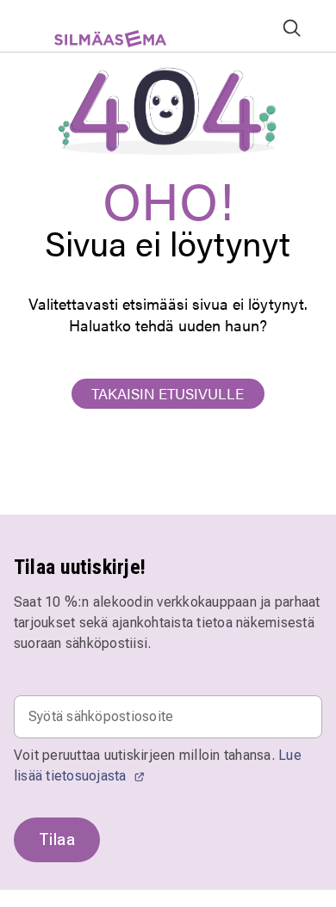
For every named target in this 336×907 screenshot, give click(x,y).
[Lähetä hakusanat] (292, 27)
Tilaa (57, 839)
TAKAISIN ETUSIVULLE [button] (167, 393)
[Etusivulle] (102, 45)
